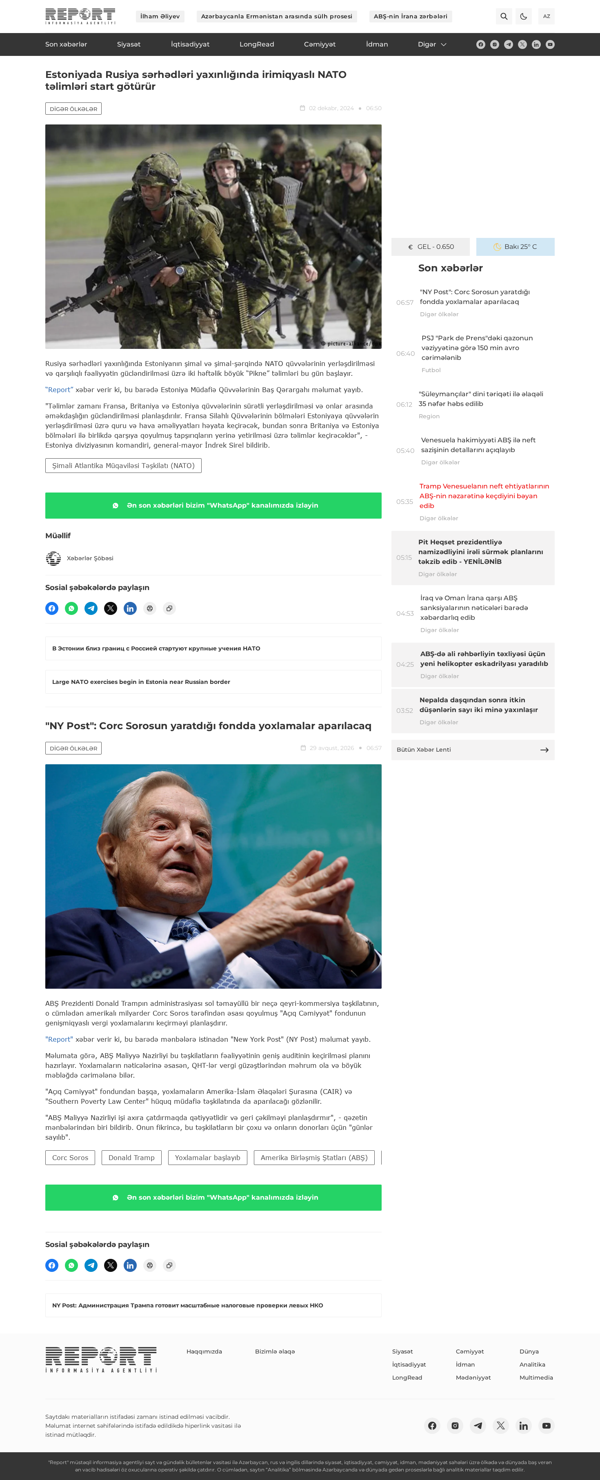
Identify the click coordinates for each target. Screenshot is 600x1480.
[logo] (80, 16)
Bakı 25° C (520, 247)
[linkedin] (536, 44)
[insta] (494, 44)
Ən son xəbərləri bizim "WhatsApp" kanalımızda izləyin (222, 505)
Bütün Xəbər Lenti (424, 749)
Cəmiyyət (470, 1351)
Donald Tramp (132, 1157)
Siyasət (402, 1351)
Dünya (529, 1351)
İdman (465, 1364)
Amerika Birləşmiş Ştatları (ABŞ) (314, 1157)
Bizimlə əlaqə (275, 1351)
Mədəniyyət (473, 1377)
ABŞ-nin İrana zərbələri (411, 16)
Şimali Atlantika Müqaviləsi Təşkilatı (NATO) (123, 465)
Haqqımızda (204, 1351)
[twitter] (522, 44)
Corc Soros (70, 1157)
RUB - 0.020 (436, 247)
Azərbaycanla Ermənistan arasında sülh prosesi (277, 16)
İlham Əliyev (160, 16)
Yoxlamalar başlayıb (207, 1157)
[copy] (169, 608)
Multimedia (536, 1377)
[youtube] (550, 44)
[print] (149, 608)
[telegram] (508, 44)
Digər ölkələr (73, 109)
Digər (427, 44)
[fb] (480, 44)
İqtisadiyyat (409, 1364)
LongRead (407, 1377)
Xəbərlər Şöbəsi (90, 558)
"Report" (59, 1039)
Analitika (532, 1364)
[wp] (71, 608)
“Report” (59, 389)
